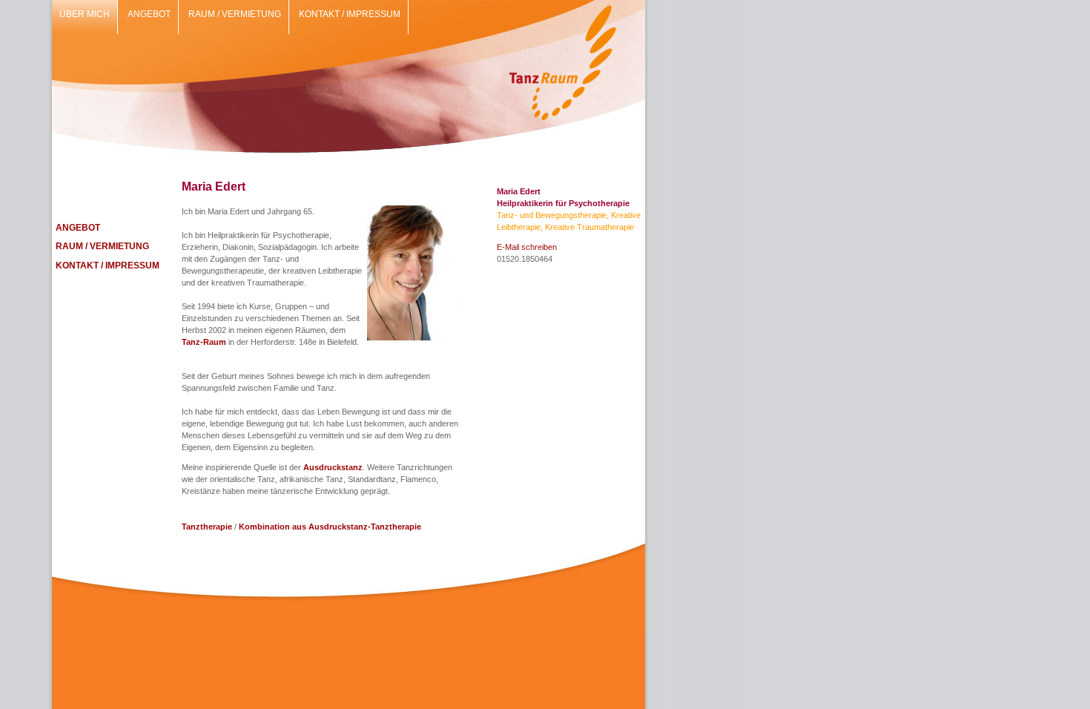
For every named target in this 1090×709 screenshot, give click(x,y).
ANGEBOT (78, 227)
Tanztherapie (207, 526)
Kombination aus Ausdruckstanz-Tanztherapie (330, 526)
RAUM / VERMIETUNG (102, 246)
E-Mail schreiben (527, 247)
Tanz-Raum (204, 341)
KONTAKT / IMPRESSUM (107, 265)
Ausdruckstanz (333, 467)
